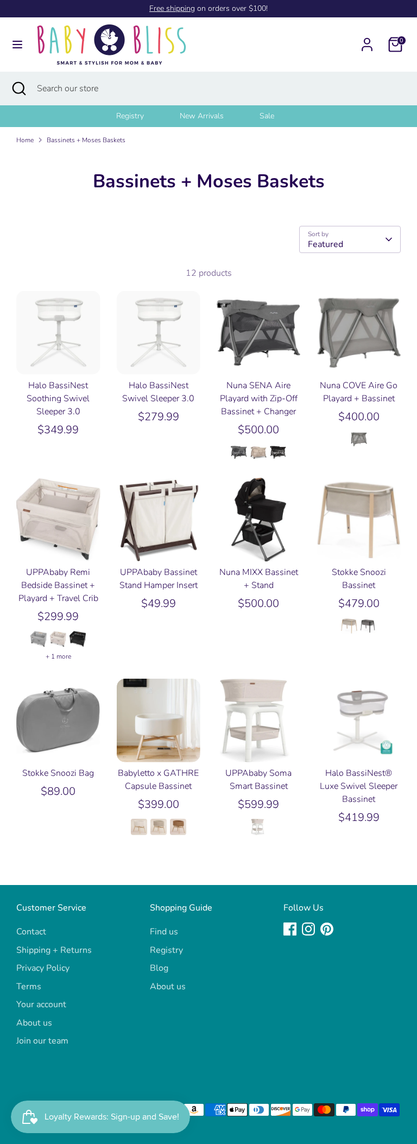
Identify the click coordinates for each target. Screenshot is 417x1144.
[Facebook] (289, 929)
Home (25, 140)
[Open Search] (18, 88)
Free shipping (172, 8)
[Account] (367, 40)
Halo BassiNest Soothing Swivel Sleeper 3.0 (58, 399)
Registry (130, 116)
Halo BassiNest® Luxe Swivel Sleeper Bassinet (358, 786)
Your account (41, 1004)
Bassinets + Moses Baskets (86, 140)
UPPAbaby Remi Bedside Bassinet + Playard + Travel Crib (58, 585)
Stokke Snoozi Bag (58, 773)
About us (34, 1023)
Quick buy (59, 357)
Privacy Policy (43, 968)
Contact (31, 932)
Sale (267, 116)
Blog (159, 968)
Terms (28, 987)
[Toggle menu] (17, 44)
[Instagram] (308, 929)
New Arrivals (202, 116)
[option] (143, 116)
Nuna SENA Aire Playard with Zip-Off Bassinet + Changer (259, 399)
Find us (164, 932)
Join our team (42, 1041)
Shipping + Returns (54, 950)
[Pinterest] (326, 929)
